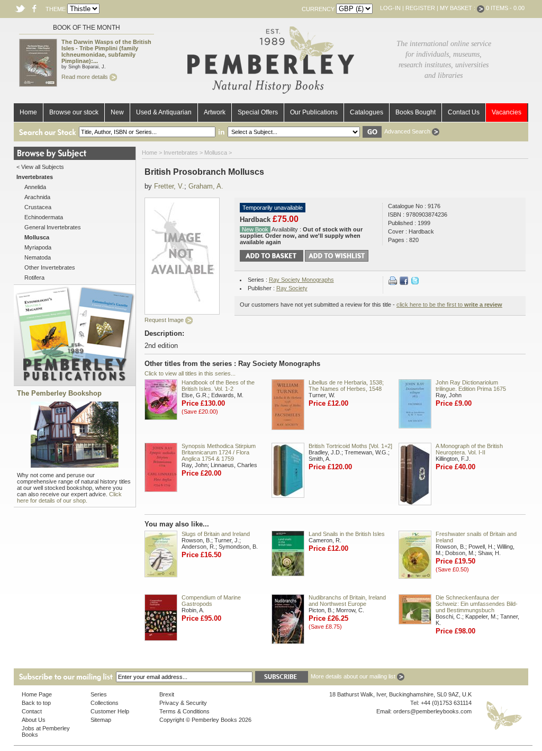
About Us (34, 720)
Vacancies (506, 112)
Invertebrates (181, 152)
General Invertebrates (52, 227)
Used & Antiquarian (164, 112)
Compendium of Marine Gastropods (211, 600)
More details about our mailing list (354, 676)
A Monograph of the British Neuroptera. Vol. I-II (469, 449)
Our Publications (314, 112)
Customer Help (110, 711)
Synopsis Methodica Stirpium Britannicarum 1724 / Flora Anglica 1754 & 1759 (219, 452)
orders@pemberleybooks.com (432, 711)
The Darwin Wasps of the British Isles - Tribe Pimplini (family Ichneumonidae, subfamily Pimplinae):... (106, 51)
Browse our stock (73, 112)
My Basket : (458, 8)
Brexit (166, 694)
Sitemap (101, 720)
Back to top (36, 703)
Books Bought (415, 112)
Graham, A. (205, 186)
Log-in (390, 8)
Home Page (37, 694)
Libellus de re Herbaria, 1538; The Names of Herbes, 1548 (346, 385)
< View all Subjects (40, 167)
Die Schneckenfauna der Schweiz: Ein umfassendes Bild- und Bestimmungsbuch (477, 603)
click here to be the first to (449, 304)
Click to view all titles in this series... (190, 373)
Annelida (35, 187)
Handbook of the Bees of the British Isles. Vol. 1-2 (218, 385)
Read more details (85, 77)
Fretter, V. (169, 186)
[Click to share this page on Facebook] (404, 283)
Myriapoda (37, 247)
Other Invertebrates (49, 267)
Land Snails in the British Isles (347, 534)
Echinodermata (43, 217)
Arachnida (37, 197)
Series (99, 694)
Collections (105, 703)
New (117, 112)
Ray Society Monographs (301, 279)
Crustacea (37, 207)
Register (420, 8)
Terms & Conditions (184, 711)
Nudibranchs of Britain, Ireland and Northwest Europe (347, 600)
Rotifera (34, 277)
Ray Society (292, 288)
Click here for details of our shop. (69, 497)
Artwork (214, 112)
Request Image (164, 320)
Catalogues (366, 112)
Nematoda (37, 257)
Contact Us (464, 112)
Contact (32, 711)
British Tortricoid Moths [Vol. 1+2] (350, 446)
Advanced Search (408, 131)
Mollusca (215, 152)
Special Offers (258, 112)
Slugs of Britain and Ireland (216, 534)
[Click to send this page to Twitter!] (415, 283)
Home (28, 112)
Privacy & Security (183, 703)
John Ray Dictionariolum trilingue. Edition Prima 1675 (471, 385)
